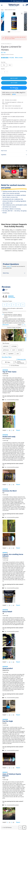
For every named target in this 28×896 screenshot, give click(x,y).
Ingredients (3, 154)
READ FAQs (6, 273)
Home (2, 9)
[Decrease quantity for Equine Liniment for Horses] (2, 71)
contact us (8, 266)
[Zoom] (22, 13)
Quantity (3, 68)
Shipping (3, 54)
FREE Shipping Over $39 (15, 1)
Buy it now (14, 82)
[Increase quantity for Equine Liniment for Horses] (7, 71)
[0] (26, 5)
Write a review (19, 57)
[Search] (23, 5)
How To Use (4, 150)
